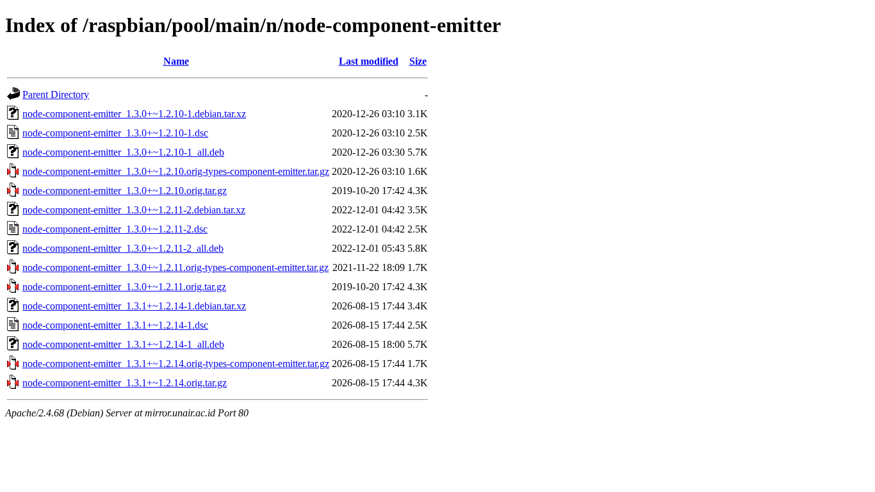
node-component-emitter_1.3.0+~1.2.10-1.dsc (115, 132)
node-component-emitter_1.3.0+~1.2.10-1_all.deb (123, 152)
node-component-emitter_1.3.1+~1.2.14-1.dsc (115, 325)
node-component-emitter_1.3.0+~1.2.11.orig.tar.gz (124, 286)
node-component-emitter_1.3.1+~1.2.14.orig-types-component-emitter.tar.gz (175, 363)
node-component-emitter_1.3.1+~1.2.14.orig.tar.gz (124, 382)
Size (418, 61)
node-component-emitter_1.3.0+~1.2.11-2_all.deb (123, 248)
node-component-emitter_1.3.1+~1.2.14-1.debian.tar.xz (134, 305)
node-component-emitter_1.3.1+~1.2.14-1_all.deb (123, 344)
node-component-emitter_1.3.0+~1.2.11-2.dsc (115, 229)
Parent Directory (55, 94)
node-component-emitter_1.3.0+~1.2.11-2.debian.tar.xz (133, 209)
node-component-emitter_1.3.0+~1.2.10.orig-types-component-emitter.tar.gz (175, 171)
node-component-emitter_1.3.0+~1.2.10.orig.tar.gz (124, 190)
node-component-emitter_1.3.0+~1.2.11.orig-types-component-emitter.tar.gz (175, 267)
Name (176, 61)
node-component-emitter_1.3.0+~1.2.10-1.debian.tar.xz (134, 113)
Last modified (368, 61)
